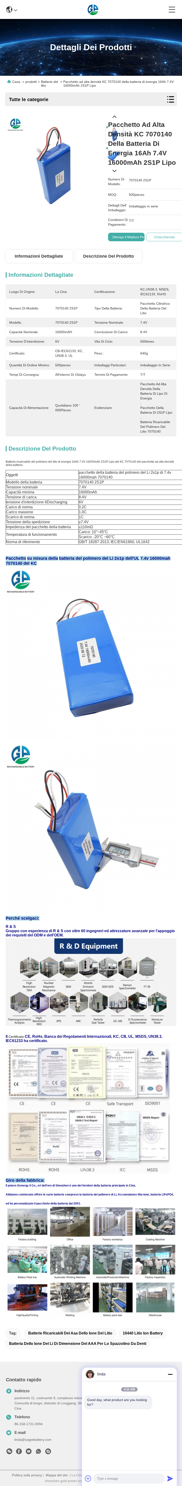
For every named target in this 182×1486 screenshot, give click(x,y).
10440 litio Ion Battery (143, 1333)
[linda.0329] (48, 1453)
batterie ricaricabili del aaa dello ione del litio (70, 1333)
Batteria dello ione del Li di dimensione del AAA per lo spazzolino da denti (77, 1344)
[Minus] (170, 1374)
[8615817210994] (38, 1453)
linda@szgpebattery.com (32, 1439)
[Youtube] (28, 1453)
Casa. (16, 82)
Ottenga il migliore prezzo (131, 237)
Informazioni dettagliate (39, 256)
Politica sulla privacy (27, 1475)
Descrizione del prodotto (108, 256)
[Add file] (88, 1478)
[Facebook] (19, 1453)
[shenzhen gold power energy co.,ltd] (93, 9)
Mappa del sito (57, 1475)
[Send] (170, 1478)
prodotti (31, 82)
